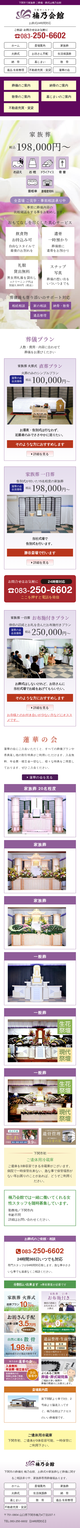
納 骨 (15, 62)
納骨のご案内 (59, 85)
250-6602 (43, 1250)
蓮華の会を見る (41, 777)
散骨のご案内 (21, 96)
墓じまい (40, 62)
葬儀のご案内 (21, 85)
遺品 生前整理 (15, 70)
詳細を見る (40, 454)
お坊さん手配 (40, 53)
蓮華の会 (64, 70)
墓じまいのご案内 (58, 96)
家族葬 (64, 45)
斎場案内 (40, 45)
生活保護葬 (64, 53)
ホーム (15, 45)
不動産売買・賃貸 (40, 70)
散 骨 (64, 62)
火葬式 (15, 53)
